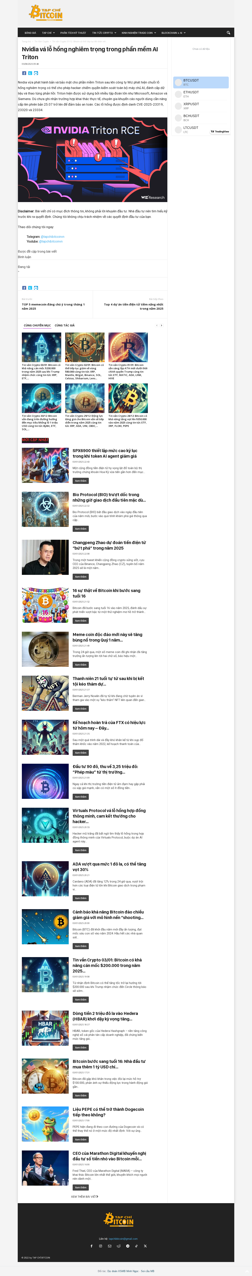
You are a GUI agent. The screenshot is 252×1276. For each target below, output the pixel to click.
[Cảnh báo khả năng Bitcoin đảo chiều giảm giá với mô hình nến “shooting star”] (45, 926)
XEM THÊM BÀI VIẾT (84, 1196)
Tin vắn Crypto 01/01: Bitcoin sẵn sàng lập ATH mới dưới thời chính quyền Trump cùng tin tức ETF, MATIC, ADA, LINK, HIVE (127, 371)
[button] (228, 32)
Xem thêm (80, 480)
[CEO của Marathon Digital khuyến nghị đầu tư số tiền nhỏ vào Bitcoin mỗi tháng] (45, 1168)
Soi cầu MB (147, 1271)
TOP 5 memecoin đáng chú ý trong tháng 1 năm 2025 (53, 306)
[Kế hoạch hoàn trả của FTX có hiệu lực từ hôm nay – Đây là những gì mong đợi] (45, 737)
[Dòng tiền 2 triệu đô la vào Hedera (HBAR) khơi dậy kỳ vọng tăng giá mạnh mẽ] (45, 1028)
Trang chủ (26, 41)
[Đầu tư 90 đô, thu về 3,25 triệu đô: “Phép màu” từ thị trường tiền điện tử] (45, 781)
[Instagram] (100, 1246)
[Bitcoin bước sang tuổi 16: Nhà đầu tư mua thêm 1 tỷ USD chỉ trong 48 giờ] (45, 1076)
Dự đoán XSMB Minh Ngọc (123, 1271)
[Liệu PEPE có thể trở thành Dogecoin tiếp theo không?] (45, 1124)
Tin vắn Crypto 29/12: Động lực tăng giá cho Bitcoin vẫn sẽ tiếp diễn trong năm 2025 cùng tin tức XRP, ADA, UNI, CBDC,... (84, 421)
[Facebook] (24, 73)
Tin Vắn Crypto (42, 41)
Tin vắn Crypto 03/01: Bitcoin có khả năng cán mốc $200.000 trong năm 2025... (107, 965)
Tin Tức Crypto (102, 32)
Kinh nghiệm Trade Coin (137, 32)
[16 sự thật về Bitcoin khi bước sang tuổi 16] (45, 605)
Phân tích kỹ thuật (73, 32)
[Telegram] (36, 73)
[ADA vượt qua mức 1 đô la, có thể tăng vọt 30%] (45, 878)
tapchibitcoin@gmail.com (123, 1238)
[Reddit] (118, 1246)
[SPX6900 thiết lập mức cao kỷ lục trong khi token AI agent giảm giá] (45, 465)
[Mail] (109, 1246)
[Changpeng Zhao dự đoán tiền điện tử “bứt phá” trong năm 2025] (45, 557)
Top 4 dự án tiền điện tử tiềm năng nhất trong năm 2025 (133, 306)
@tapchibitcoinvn (52, 237)
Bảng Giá (30, 32)
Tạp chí (46, 32)
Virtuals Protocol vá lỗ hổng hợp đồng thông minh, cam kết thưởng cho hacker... (109, 816)
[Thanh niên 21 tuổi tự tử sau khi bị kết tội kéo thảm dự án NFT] (45, 693)
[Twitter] (30, 73)
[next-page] (162, 325)
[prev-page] (157, 325)
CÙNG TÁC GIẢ (65, 325)
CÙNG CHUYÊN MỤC (37, 325)
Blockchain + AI (172, 32)
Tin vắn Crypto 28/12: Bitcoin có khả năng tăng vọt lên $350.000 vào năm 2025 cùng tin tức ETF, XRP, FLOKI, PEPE (127, 421)
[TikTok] (136, 1246)
